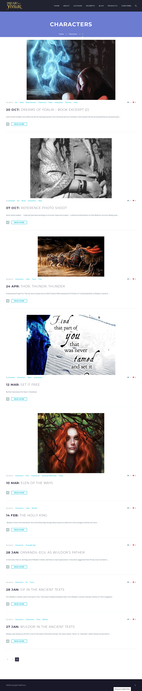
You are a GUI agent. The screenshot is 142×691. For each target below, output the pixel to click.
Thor (40, 279)
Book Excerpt (31, 102)
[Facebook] (135, 685)
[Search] (135, 5)
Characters (42, 102)
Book (22, 102)
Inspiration (59, 102)
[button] (7, 124)
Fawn (50, 102)
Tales (76, 102)
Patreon (68, 102)
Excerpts (90, 6)
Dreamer (11, 201)
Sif (27, 582)
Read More (19, 124)
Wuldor (34, 508)
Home (56, 6)
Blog (101, 6)
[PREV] (7, 659)
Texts (34, 279)
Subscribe (126, 6)
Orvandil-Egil (31, 545)
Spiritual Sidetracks (49, 475)
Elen (27, 475)
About (66, 6)
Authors (78, 6)
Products (112, 6)
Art (16, 102)
